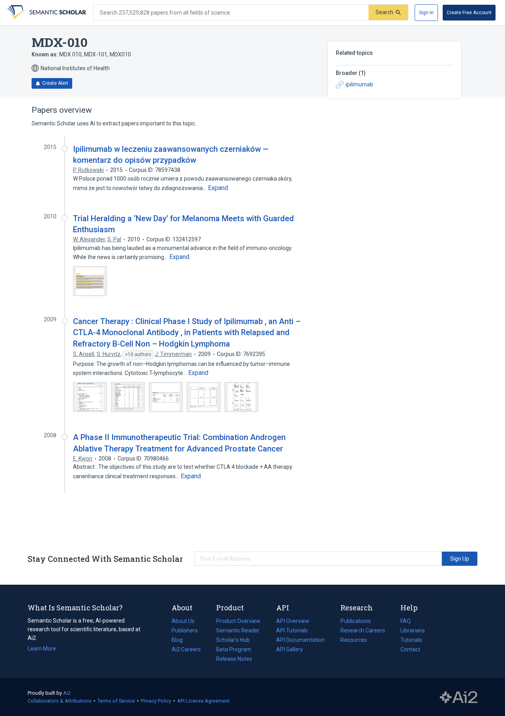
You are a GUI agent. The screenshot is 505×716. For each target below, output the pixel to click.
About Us (183, 621)
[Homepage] (46, 13)
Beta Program (233, 649)
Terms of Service (116, 701)
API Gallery (289, 649)
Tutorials (411, 640)
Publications (355, 622)
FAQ (405, 621)
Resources (353, 641)
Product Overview (238, 621)
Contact (410, 649)
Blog (180, 641)
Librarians (412, 630)
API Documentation (300, 641)
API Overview (292, 621)
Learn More (42, 648)
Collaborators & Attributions (60, 701)
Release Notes (234, 659)
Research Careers (362, 631)
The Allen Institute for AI (458, 697)
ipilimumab (359, 84)
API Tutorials (292, 630)
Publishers (185, 630)
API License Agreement (203, 701)
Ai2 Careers (186, 650)
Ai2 (67, 693)
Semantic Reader (238, 630)
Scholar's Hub (233, 640)
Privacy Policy (156, 701)
